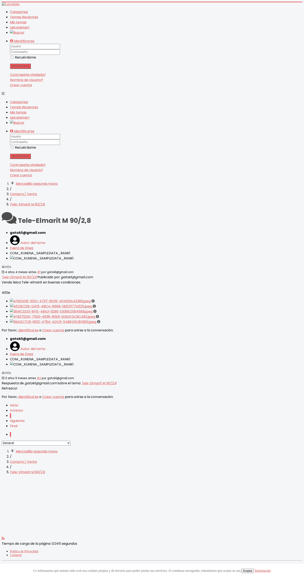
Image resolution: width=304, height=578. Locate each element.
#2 (39, 378)
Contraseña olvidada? (28, 74)
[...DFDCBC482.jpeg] (53, 316)
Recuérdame (25, 57)
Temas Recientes (24, 17)
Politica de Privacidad (24, 551)
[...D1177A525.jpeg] (51, 306)
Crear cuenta (21, 85)
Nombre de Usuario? (26, 80)
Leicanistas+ (20, 27)
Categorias (19, 12)
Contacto (16, 555)
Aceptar (247, 570)
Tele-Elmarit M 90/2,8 (19, 277)
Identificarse (20, 66)
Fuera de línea (21, 248)
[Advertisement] (126, 507)
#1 (39, 272)
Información (263, 570)
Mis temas (18, 22)
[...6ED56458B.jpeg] (51, 311)
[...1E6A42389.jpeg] (50, 301)
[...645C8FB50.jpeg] (53, 321)
